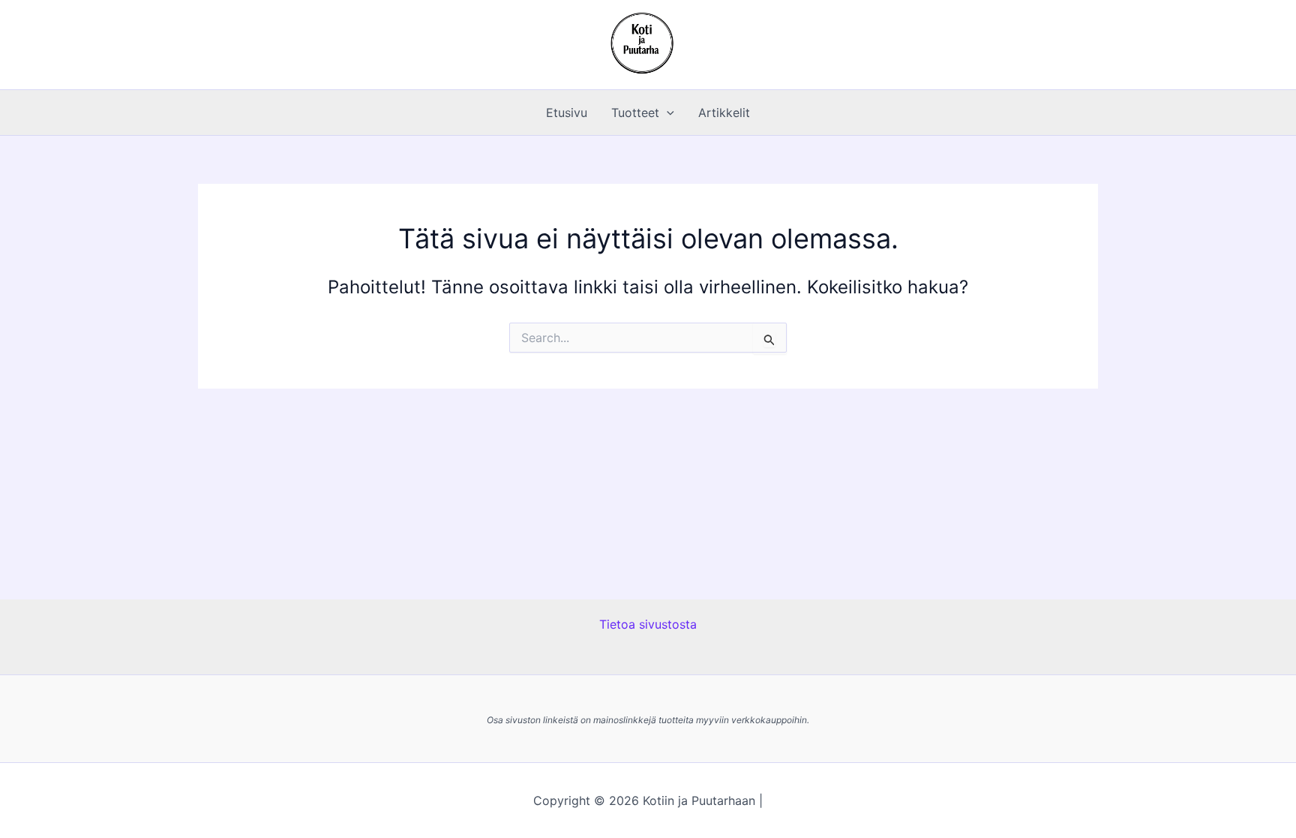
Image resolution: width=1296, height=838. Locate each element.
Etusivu (566, 112)
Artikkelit (724, 112)
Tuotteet (635, 112)
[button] (666, 112)
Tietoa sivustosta (648, 624)
